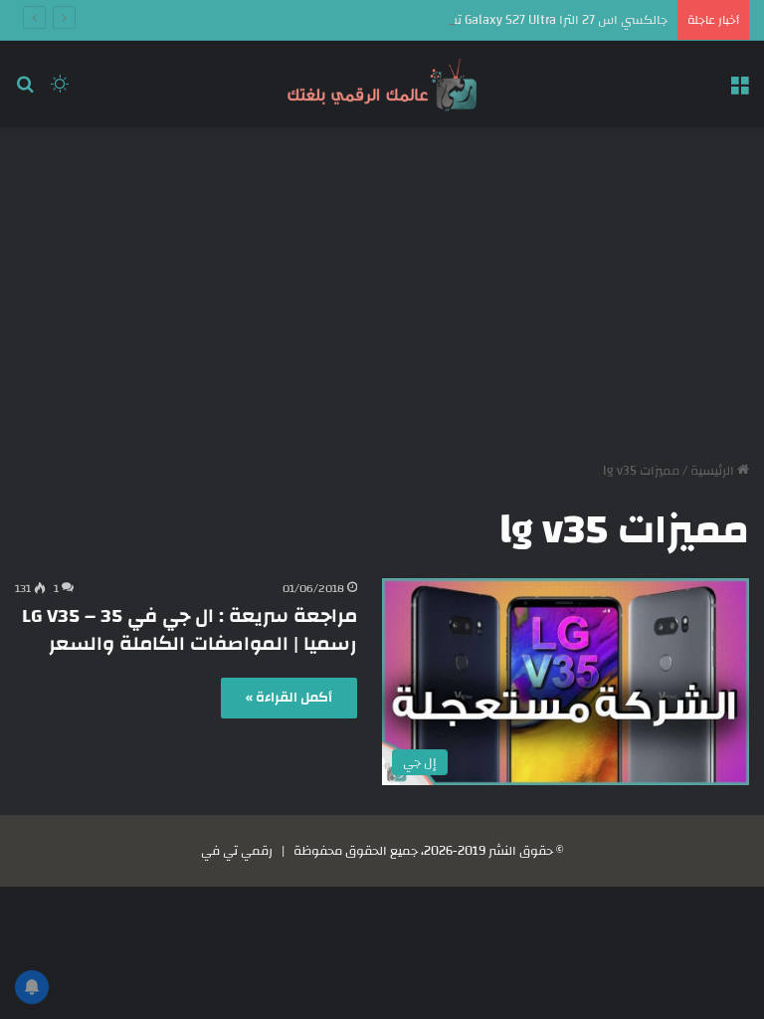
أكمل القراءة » (289, 698)
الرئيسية (713, 471)
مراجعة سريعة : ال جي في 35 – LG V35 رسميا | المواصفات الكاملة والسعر (189, 629)
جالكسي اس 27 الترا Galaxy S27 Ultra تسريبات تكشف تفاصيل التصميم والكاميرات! (445, 20)
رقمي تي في (237, 851)
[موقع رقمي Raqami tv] (382, 84)
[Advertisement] (382, 286)
